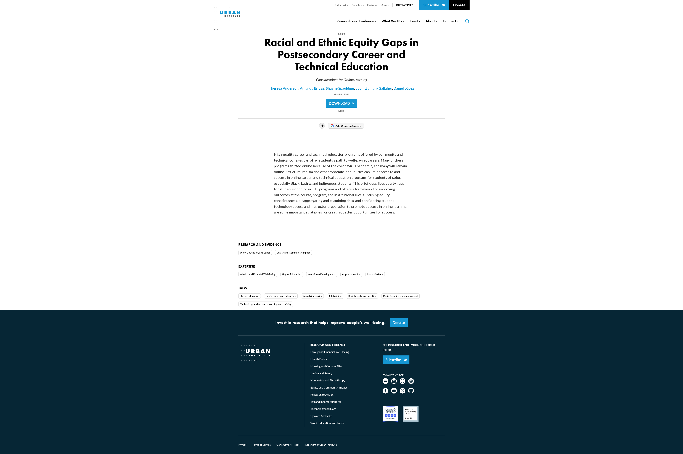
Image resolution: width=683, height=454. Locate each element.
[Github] (411, 392)
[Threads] (402, 382)
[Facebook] (385, 392)
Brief (341, 34)
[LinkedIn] (385, 382)
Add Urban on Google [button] (348, 125)
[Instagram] (411, 382)
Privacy (242, 444)
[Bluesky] (394, 382)
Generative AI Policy (287, 444)
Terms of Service (261, 444)
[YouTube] (394, 392)
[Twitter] (402, 392)
